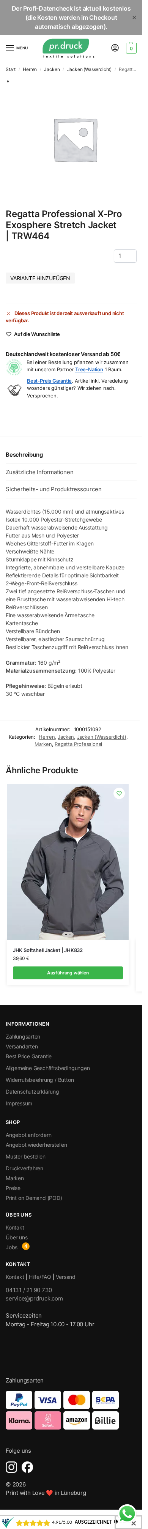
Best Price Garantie (29, 1056)
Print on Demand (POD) (34, 1198)
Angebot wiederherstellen (36, 1144)
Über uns (16, 1237)
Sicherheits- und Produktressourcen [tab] (53, 489)
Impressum (19, 1103)
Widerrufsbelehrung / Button (40, 1080)
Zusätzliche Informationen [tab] (39, 472)
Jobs (11, 1247)
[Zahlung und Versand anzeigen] (71, 1410)
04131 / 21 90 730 (29, 1290)
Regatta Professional (78, 744)
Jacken (52, 69)
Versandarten (22, 1046)
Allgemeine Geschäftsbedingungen (48, 1068)
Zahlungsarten (23, 1036)
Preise (13, 1188)
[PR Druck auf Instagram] (11, 1467)
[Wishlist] (119, 793)
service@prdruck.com (34, 1298)
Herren (30, 69)
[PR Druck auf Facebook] (27, 1467)
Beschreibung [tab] (24, 454)
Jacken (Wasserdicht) (89, 69)
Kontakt (15, 1227)
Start (11, 69)
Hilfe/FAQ (40, 1277)
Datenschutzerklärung (32, 1091)
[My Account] (115, 48)
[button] (130, 48)
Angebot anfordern (28, 1135)
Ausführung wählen (68, 973)
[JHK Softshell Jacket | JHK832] (68, 862)
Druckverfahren (24, 1168)
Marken (43, 744)
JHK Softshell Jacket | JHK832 (48, 950)
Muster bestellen (26, 1156)
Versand (66, 1277)
